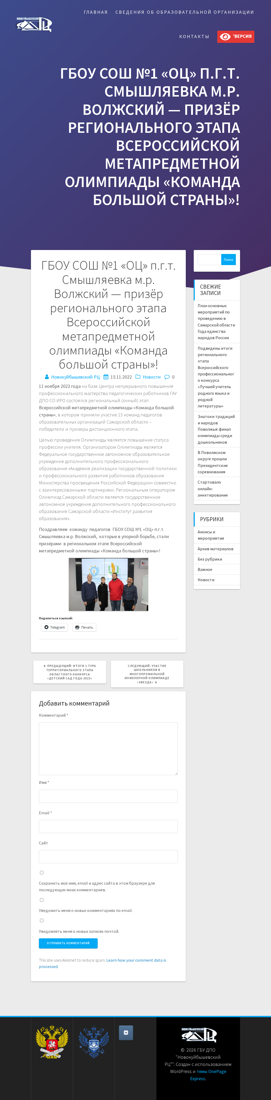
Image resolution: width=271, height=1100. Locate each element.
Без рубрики (210, 559)
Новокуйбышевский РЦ (75, 377)
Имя (44, 782)
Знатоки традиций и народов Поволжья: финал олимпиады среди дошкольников (216, 429)
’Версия (241, 36)
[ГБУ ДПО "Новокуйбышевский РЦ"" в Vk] (126, 1032)
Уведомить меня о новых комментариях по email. (86, 910)
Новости (152, 377)
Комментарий (53, 715)
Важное (205, 569)
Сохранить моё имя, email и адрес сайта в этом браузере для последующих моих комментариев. (97, 886)
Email (45, 812)
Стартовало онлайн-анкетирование (213, 488)
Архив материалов (215, 548)
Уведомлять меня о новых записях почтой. (79, 931)
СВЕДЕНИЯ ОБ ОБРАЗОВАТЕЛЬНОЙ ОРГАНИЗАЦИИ (184, 12)
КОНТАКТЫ (194, 36)
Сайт (43, 843)
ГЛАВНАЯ (96, 12)
